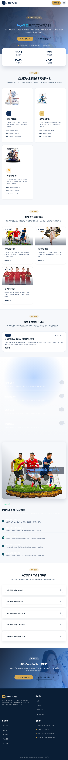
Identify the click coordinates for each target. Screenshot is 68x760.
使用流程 (5, 734)
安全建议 (5, 743)
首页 (38, 701)
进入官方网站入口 (24, 677)
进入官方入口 (26, 39)
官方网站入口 (40, 705)
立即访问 (56, 3)
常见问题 (5, 739)
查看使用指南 (44, 39)
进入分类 (7, 260)
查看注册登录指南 (45, 677)
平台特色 (5, 725)
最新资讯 (5, 730)
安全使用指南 (40, 714)
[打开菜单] (64, 3)
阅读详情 (7, 348)
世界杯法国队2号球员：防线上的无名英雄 (19, 339)
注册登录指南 (40, 709)
